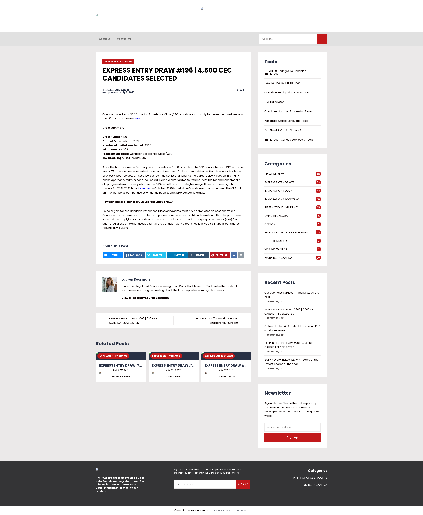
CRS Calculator (274, 102)
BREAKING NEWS (274, 174)
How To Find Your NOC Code (282, 83)
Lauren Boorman (135, 279)
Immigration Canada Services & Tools (288, 139)
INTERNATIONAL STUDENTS (281, 207)
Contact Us (124, 38)
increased (144, 188)
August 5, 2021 (225, 370)
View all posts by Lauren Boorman (145, 298)
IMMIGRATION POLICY (278, 191)
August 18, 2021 (173, 370)
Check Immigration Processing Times (288, 111)
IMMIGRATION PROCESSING (281, 199)
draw (136, 118)
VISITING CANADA (275, 249)
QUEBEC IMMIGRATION (278, 241)
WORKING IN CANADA (278, 258)
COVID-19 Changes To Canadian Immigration (285, 72)
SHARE (241, 90)
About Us (104, 38)
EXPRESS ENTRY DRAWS (118, 61)
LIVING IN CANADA (276, 216)
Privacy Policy (222, 510)
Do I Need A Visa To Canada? (283, 130)
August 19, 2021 (120, 370)
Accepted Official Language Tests (286, 121)
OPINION (269, 224)
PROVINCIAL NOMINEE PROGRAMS (286, 232)
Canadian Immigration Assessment (287, 92)
